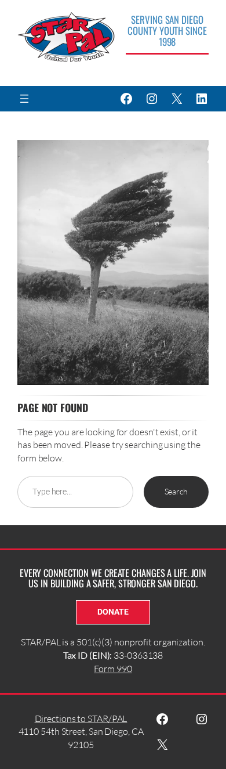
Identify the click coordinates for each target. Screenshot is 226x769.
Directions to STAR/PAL (81, 718)
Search (176, 491)
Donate (112, 611)
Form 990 (113, 668)
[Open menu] (24, 99)
